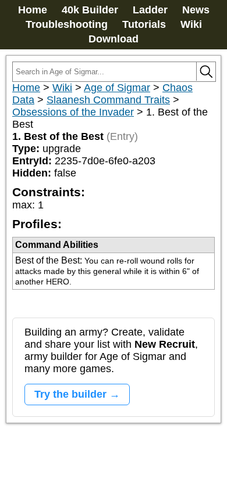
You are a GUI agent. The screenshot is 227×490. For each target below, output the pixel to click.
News (196, 10)
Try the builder (70, 394)
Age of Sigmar (117, 87)
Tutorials (144, 24)
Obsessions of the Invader (73, 112)
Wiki (191, 24)
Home (32, 10)
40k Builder (90, 10)
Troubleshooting (67, 24)
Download (113, 39)
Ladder (150, 10)
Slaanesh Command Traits (108, 100)
